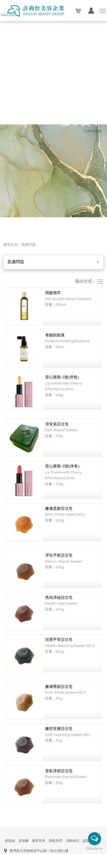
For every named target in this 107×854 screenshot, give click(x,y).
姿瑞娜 (23, 841)
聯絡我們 (55, 841)
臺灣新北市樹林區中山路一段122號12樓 (39, 851)
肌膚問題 (28, 245)
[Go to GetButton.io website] (94, 848)
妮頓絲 (10, 841)
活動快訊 (72, 841)
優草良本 (38, 841)
